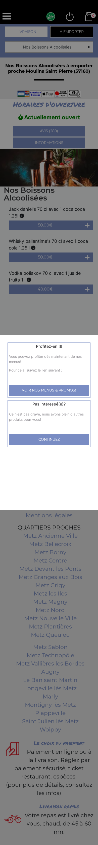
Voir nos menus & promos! (49, 390)
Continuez (49, 439)
